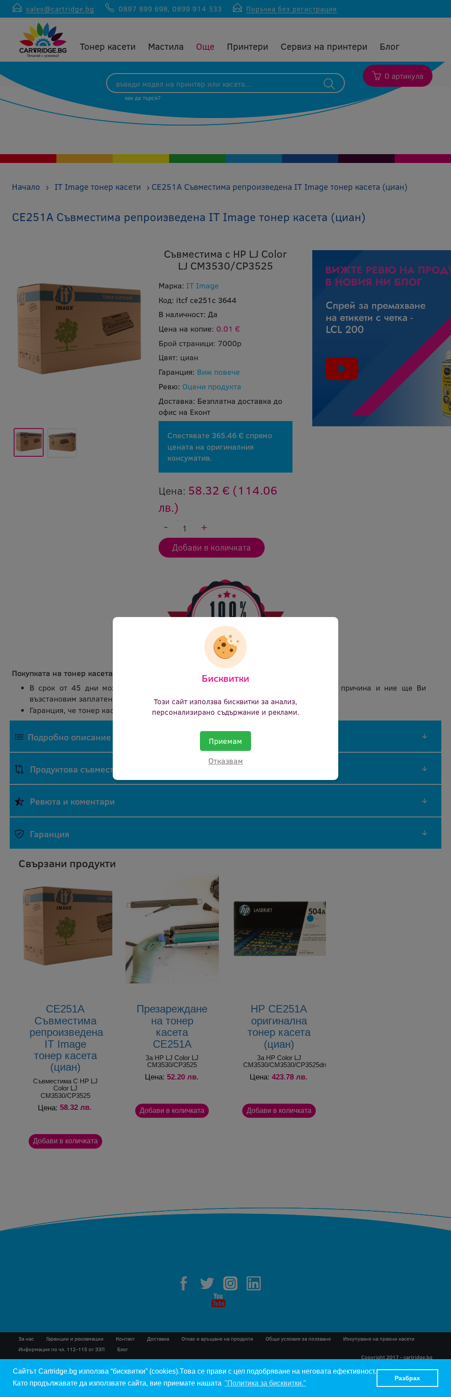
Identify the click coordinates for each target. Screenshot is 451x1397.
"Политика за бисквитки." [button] (265, 1383)
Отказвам (225, 760)
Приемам (225, 740)
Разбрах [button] (407, 1378)
